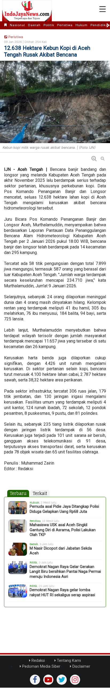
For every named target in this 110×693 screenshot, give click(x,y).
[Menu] (102, 9)
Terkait (40, 493)
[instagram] (75, 679)
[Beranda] (5, 25)
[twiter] (61, 679)
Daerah (34, 25)
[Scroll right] (108, 25)
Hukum (82, 25)
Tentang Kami (68, 660)
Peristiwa (65, 25)
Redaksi (37, 660)
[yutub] (48, 679)
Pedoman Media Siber (40, 666)
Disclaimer (80, 666)
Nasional (17, 25)
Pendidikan (100, 25)
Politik (49, 25)
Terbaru (18, 493)
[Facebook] (35, 679)
